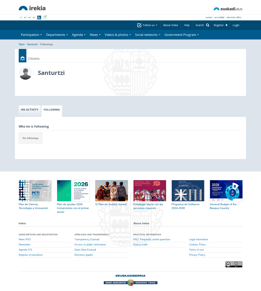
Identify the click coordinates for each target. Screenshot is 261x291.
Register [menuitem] (219, 25)
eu (29, 17)
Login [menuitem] (236, 25)
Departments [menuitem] (56, 35)
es (25, 17)
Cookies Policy (197, 244)
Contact (208, 17)
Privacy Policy (197, 255)
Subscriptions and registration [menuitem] (38, 234)
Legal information (198, 239)
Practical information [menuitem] (147, 234)
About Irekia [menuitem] (170, 25)
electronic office (234, 17)
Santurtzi (32, 44)
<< (21, 17)
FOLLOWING (52, 109)
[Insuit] (39, 17)
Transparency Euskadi (87, 239)
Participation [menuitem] (30, 35)
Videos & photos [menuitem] (117, 35)
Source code (140, 244)
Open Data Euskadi (85, 249)
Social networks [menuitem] (146, 35)
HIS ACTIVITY (29, 109)
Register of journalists (31, 255)
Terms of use (196, 249)
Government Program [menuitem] (181, 35)
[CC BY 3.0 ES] (233, 264)
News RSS (25, 239)
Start (21, 44)
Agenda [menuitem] (78, 35)
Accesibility (219, 17)
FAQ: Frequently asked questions (151, 239)
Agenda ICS (25, 249)
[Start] (32, 8)
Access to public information (90, 244)
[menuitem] (202, 25)
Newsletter (24, 244)
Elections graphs (84, 255)
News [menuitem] (94, 35)
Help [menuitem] (187, 25)
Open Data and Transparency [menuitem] (92, 234)
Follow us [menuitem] (149, 25)
